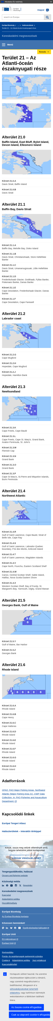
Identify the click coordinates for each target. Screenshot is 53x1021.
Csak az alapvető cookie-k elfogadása (30, 1014)
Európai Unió (8, 943)
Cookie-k (6, 960)
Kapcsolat (6, 895)
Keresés (47, 17)
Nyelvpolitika (7, 952)
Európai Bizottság (8, 25)
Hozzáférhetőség (9, 903)
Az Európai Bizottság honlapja (15, 916)
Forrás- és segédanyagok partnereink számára (22, 956)
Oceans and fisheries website (15, 876)
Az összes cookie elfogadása (26, 1007)
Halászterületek (27, 25)
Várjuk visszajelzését (26, 858)
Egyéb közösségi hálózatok (35, 928)
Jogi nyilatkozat (39, 960)
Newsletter (27, 885)
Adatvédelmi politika (11, 899)
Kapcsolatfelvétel (9, 964)
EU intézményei (9, 939)
